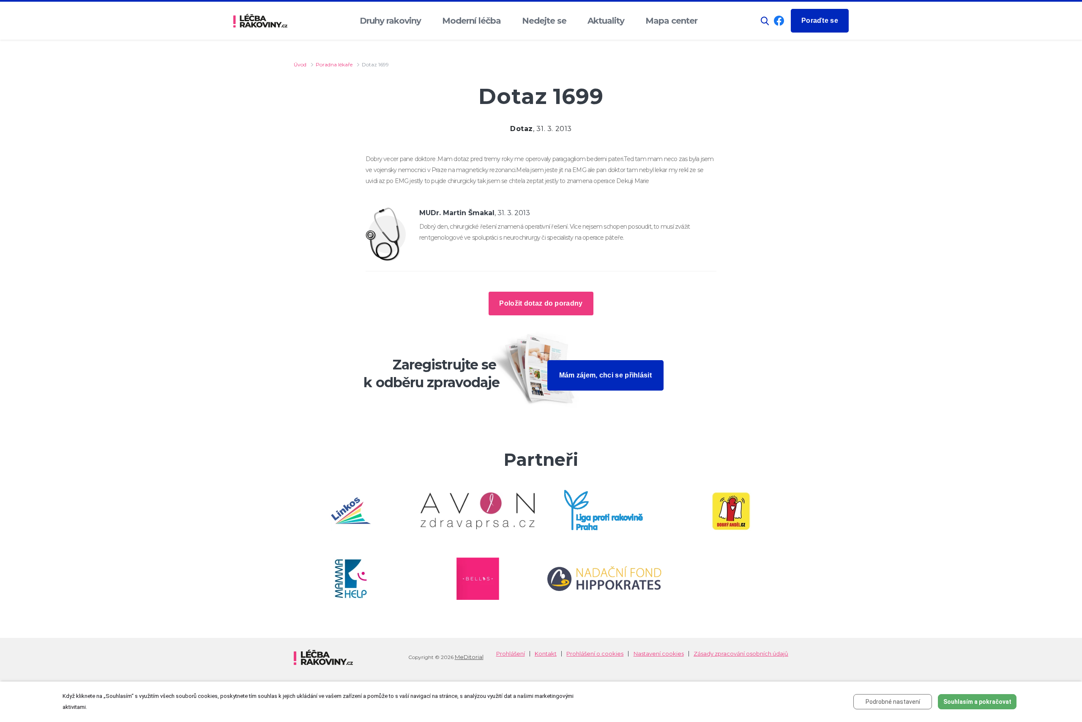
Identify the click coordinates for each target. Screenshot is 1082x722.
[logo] (260, 21)
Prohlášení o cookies (594, 653)
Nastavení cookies (659, 653)
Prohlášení (510, 653)
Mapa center (671, 21)
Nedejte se (544, 21)
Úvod (300, 64)
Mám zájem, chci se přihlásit (605, 375)
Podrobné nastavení (893, 701)
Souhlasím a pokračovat (977, 701)
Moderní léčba (471, 21)
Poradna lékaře (334, 64)
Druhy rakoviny (390, 21)
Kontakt (546, 653)
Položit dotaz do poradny (540, 303)
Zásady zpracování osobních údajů (741, 653)
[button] (765, 21)
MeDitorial (469, 657)
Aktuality (605, 21)
